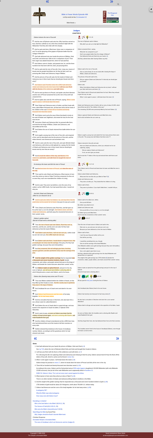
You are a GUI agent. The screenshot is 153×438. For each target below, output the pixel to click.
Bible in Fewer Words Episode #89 (75, 14)
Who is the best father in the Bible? (45, 403)
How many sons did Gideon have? (47, 396)
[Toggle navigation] (118, 4)
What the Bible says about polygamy (47, 393)
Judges (76, 31)
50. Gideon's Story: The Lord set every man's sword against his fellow (62, 373)
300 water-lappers (79, 368)
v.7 (80, 352)
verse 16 (70, 357)
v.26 (106, 381)
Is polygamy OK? (41, 390)
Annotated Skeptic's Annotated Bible (44, 419)
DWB (38, 373)
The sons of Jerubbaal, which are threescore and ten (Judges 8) (54, 422)
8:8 (49, 406)
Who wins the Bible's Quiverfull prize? (46, 409)
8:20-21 (59, 403)
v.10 (79, 365)
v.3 (83, 346)
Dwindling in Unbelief (39, 401)
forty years (90, 280)
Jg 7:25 (41, 349)
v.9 (74, 360)
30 (63, 403)
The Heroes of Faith (41, 406)
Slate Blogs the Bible (39, 412)
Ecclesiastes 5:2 (81, 17)
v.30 (89, 387)
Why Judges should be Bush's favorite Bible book (50, 414)
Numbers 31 (89, 370)
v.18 (73, 376)
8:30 (60, 409)
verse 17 (57, 362)
